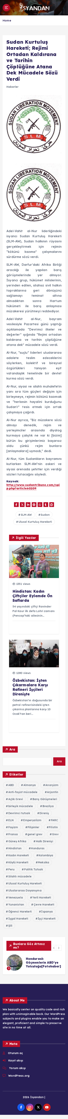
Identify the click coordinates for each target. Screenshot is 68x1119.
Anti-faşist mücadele (23, 792)
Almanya (29, 785)
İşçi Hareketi (47, 918)
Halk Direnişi (44, 841)
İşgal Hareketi (18, 918)
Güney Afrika (17, 841)
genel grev (34, 834)
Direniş (44, 813)
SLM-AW (26, 514)
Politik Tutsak (33, 869)
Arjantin (52, 792)
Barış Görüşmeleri (44, 799)
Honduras (37, 848)
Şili (10, 925)
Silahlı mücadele (20, 876)
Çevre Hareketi (44, 904)
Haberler (12, 87)
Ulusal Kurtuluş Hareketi (35, 522)
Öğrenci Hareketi (20, 911)
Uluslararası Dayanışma (25, 890)
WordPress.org (18, 1075)
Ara (12, 749)
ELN (11, 820)
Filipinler (33, 827)
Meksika (43, 862)
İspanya (47, 911)
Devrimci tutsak (19, 813)
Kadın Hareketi (18, 855)
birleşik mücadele (20, 806)
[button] (54, 948)
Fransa (13, 834)
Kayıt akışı (15, 1060)
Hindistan (15, 848)
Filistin (53, 827)
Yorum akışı (17, 1068)
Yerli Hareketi (41, 897)
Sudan (45, 514)
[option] (34, 963)
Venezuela (15, 897)
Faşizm (13, 827)
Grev (55, 834)
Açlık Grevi (15, 799)
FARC (54, 820)
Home (7, 20)
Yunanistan (16, 904)
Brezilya (48, 806)
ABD (11, 785)
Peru (11, 869)
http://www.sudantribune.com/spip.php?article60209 (33, 486)
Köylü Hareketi (18, 862)
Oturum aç (15, 1053)
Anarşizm (51, 785)
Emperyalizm (32, 820)
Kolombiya (46, 855)
